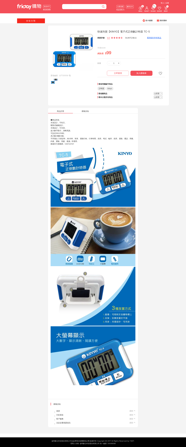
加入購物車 (141, 73)
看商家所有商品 (154, 38)
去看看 (157, 93)
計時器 (101, 88)
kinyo (110, 88)
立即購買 (118, 73)
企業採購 (120, 6)
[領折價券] (162, 20)
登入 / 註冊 (165, 3)
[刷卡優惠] (148, 20)
